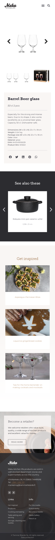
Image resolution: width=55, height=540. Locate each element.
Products (11, 508)
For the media (34, 505)
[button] (43, 5)
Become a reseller (36, 512)
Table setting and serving (15, 516)
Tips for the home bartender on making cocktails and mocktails (27, 386)
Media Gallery (34, 515)
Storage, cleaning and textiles (16, 522)
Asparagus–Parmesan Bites (27, 297)
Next (45, 42)
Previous (10, 42)
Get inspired (13, 505)
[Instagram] (9, 492)
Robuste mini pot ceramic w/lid (27, 219)
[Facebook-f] (13, 492)
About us (32, 518)
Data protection (27, 537)
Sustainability (34, 508)
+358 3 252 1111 (17, 482)
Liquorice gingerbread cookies (27, 341)
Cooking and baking (16, 512)
